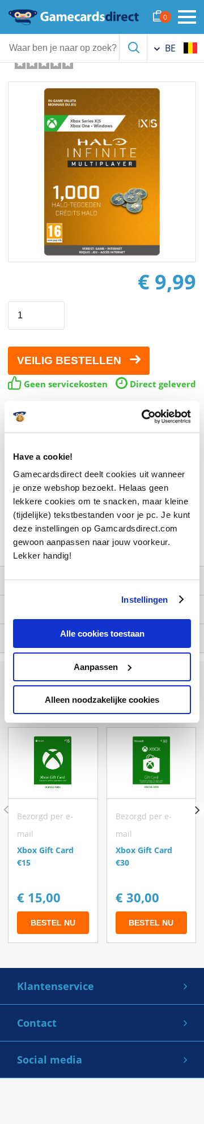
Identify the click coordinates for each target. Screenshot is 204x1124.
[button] (197, 809)
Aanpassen (96, 667)
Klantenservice (55, 986)
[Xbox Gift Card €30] (151, 835)
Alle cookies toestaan (102, 633)
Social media (49, 1059)
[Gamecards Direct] (73, 17)
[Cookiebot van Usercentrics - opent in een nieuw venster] (144, 416)
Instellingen (144, 599)
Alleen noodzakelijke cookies (102, 699)
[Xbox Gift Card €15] (52, 835)
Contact (37, 1023)
